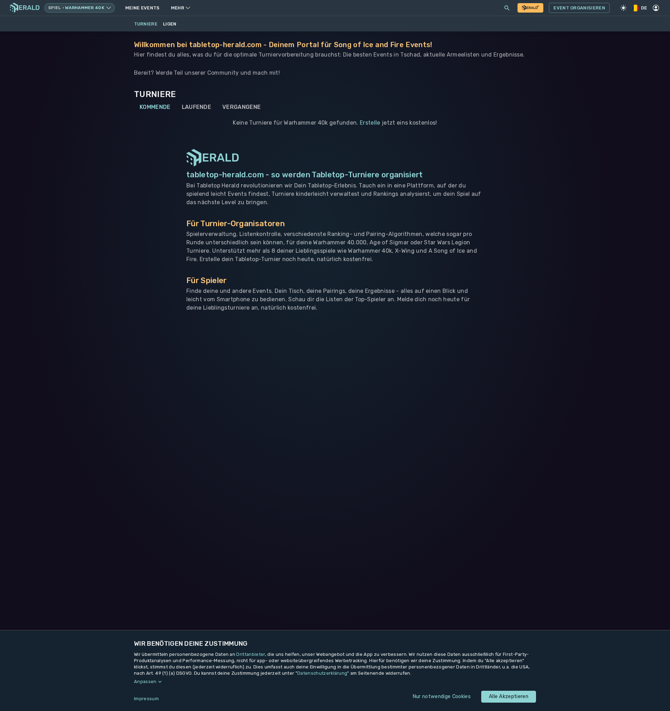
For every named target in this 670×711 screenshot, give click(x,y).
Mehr (177, 7)
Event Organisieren (579, 7)
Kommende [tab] (155, 107)
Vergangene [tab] (241, 107)
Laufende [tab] (196, 107)
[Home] (24, 7)
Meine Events (142, 7)
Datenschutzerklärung (322, 673)
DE (644, 7)
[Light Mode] (623, 8)
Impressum (146, 698)
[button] (335, 682)
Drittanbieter (250, 654)
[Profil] (656, 8)
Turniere (146, 24)
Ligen (170, 24)
